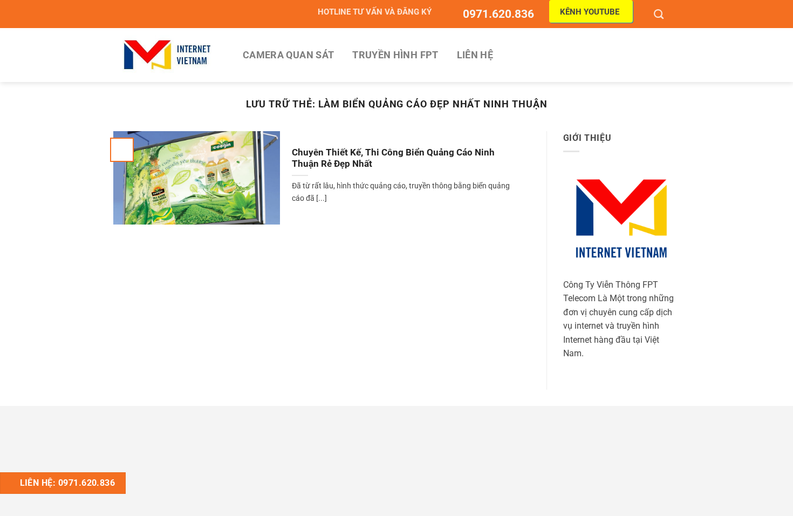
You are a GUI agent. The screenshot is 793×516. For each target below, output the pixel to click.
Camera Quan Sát (288, 55)
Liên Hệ (475, 55)
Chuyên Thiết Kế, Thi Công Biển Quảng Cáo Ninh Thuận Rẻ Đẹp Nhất (393, 158)
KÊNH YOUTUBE (589, 12)
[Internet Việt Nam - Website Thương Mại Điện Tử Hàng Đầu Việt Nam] (167, 55)
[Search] (660, 14)
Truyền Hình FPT (395, 55)
